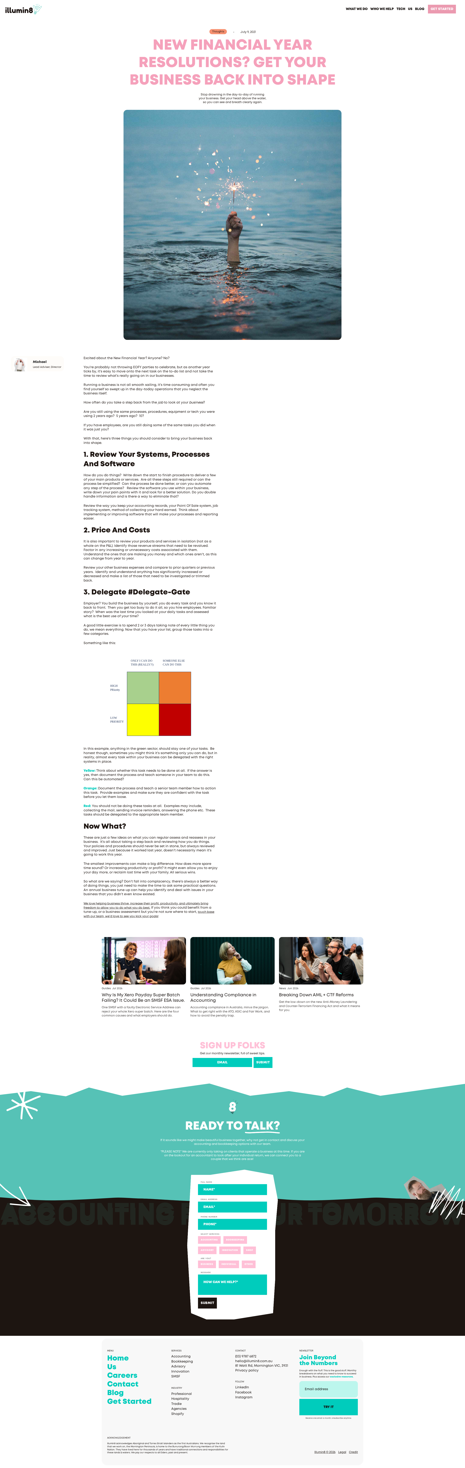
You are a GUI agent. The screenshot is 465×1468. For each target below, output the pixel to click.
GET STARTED (442, 9)
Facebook (243, 1392)
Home (118, 1358)
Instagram (243, 1397)
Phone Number (209, 1217)
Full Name (206, 1182)
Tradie (176, 1404)
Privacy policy (247, 1370)
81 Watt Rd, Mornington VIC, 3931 (261, 1365)
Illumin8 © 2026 (324, 1452)
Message (206, 1272)
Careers (122, 1376)
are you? (206, 1258)
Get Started (129, 1402)
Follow (239, 1382)
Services (176, 1351)
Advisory (178, 1366)
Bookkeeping (182, 1361)
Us (111, 1367)
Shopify (177, 1414)
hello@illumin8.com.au (253, 1361)
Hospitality (180, 1398)
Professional (181, 1394)
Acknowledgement (119, 1438)
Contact (122, 1384)
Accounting (181, 1356)
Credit (353, 1452)
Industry (176, 1388)
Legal (342, 1452)
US (410, 9)
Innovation (180, 1371)
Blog (115, 1393)
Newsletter (306, 1351)
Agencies (179, 1408)
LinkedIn (242, 1387)
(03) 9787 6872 (245, 1356)
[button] (357, 9)
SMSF (175, 1376)
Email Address (209, 1199)
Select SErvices (210, 1234)
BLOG (419, 9)
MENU (110, 1351)
